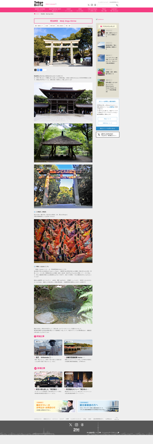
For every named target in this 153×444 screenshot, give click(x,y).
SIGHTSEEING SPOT (55, 9)
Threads (82, 424)
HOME (37, 13)
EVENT (69, 9)
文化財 (46, 25)
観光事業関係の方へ (114, 2)
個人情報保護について (93, 432)
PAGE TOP (116, 418)
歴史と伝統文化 (60, 25)
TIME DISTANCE (92, 9)
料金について (107, 119)
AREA (80, 9)
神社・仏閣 (68, 25)
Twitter (70, 424)
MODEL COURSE (40, 9)
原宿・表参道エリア (39, 25)
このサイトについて (104, 2)
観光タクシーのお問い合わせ (107, 128)
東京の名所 (52, 25)
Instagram (76, 424)
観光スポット (39, 341)
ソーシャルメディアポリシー (109, 432)
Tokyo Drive (38, 3)
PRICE (104, 9)
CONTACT (114, 9)
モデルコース (39, 373)
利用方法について (107, 123)
